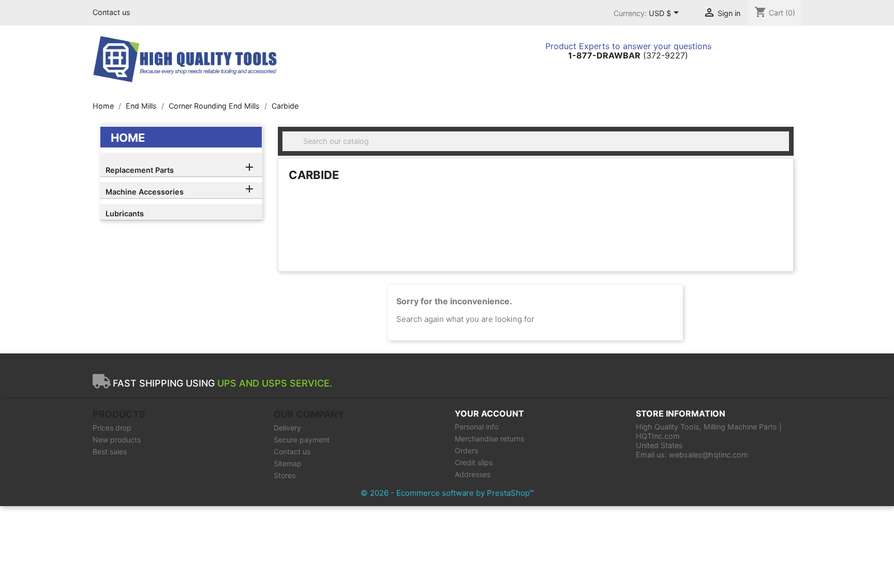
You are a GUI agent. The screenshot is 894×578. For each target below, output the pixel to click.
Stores (284, 475)
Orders (466, 450)
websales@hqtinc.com (708, 454)
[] (785, 148)
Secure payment (302, 439)
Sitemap (288, 463)
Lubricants (125, 213)
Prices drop (112, 427)
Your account (489, 413)
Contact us (111, 12)
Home (128, 137)
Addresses (472, 474)
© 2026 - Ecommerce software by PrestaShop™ (447, 493)
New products (117, 439)
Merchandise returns (489, 438)
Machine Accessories (145, 191)
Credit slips (474, 462)
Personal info (476, 426)
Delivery (287, 427)
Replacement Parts (140, 170)
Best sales (110, 451)
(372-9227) (628, 55)
